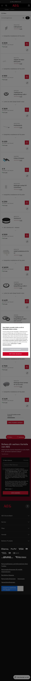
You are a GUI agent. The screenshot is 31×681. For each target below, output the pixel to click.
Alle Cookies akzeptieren (15, 353)
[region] (15, 340)
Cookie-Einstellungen (15, 349)
